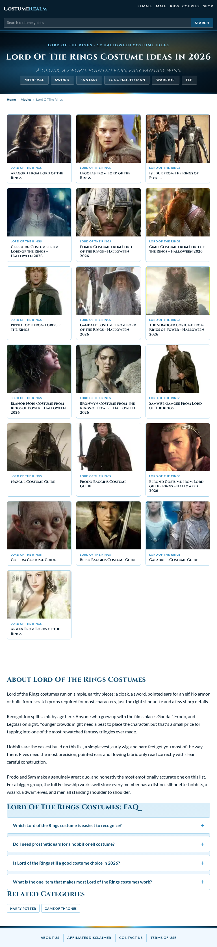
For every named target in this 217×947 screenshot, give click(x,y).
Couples (190, 6)
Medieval (34, 80)
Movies (26, 99)
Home (11, 99)
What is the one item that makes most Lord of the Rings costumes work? (108, 881)
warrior (165, 80)
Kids (174, 6)
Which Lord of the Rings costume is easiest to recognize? (108, 825)
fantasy (89, 80)
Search (202, 23)
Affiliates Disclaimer (89, 937)
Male (161, 6)
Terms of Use (164, 937)
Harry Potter (23, 908)
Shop (208, 6)
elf (189, 80)
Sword (62, 80)
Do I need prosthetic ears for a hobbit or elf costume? (108, 843)
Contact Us (130, 937)
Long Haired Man (127, 80)
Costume (25, 8)
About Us (50, 937)
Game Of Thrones (61, 908)
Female (145, 6)
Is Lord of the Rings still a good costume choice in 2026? (108, 862)
